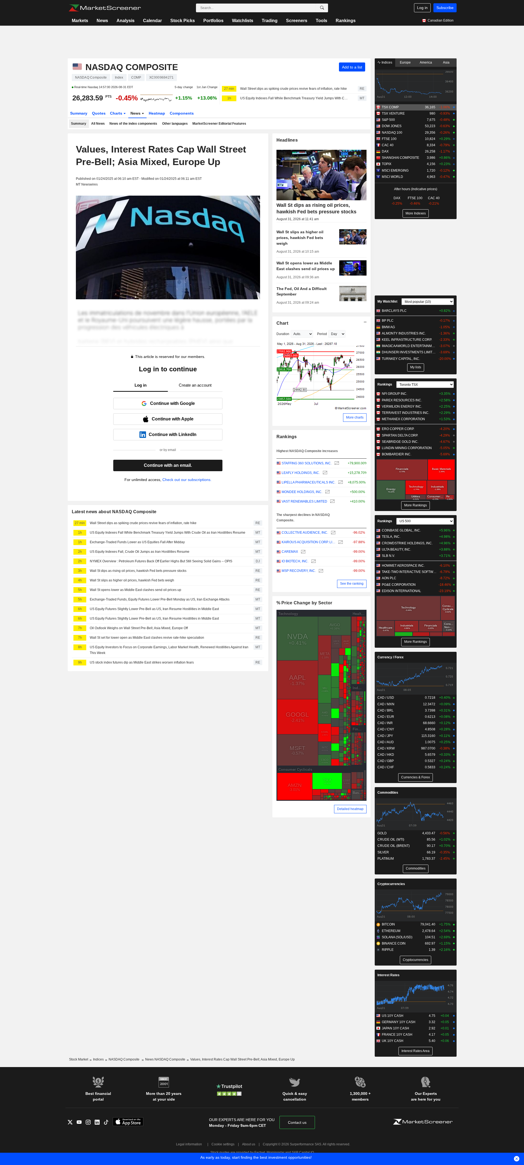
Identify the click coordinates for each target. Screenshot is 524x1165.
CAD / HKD (385, 755)
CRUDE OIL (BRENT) (393, 846)
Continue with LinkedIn (172, 434)
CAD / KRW (386, 748)
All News (98, 124)
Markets (80, 20)
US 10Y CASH (392, 1016)
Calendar (152, 20)
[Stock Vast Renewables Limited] (332, 501)
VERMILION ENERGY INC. (402, 406)
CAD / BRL (385, 710)
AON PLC (389, 578)
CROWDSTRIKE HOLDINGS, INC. (407, 543)
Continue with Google (172, 403)
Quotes (99, 113)
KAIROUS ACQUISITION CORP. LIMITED (308, 542)
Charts (116, 113)
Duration (282, 334)
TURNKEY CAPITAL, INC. (401, 359)
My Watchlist (387, 301)
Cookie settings (223, 1144)
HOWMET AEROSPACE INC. (403, 565)
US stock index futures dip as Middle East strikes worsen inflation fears (142, 662)
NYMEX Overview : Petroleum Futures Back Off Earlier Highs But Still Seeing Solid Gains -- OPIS (161, 561)
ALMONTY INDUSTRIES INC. (404, 333)
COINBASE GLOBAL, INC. (401, 530)
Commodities (387, 792)
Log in (422, 7)
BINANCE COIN (394, 943)
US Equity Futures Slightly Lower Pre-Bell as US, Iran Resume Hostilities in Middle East (154, 609)
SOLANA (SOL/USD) (397, 937)
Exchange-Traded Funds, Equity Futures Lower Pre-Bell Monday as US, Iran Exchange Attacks (160, 599)
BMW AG (388, 327)
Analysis (126, 20)
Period (322, 334)
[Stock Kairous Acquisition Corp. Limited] (340, 542)
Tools (321, 20)
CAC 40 (388, 145)
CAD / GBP (385, 761)
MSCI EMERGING (395, 170)
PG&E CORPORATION (399, 585)
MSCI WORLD (392, 177)
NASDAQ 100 (392, 133)
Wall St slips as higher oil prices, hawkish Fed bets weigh (132, 580)
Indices (386, 62)
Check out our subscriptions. (187, 479)
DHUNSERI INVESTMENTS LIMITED (409, 352)
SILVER (383, 852)
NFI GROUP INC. (394, 394)
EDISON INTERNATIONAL (401, 591)
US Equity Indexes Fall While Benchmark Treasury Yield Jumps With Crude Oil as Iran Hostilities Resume (294, 98)
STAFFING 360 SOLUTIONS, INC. (307, 463)
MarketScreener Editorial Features (219, 124)
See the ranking (352, 584)
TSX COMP (390, 107)
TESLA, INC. (391, 537)
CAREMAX (290, 552)
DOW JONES (391, 126)
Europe (405, 62)
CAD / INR (385, 723)
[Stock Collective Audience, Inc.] (332, 533)
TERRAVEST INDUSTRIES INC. (405, 413)
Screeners (296, 20)
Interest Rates (388, 975)
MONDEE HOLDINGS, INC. (302, 492)
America (426, 62)
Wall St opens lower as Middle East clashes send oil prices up (135, 590)
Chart (282, 323)
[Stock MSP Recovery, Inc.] (320, 571)
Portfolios (213, 20)
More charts (355, 417)
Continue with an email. (168, 465)
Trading (270, 20)
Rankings (346, 20)
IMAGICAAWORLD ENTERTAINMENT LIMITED (409, 346)
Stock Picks (182, 20)
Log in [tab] (141, 385)
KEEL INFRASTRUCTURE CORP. (407, 340)
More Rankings (415, 505)
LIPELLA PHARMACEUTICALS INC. (308, 482)
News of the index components (133, 124)
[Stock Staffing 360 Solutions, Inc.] (336, 463)
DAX (385, 151)
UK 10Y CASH (392, 1041)
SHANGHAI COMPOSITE (400, 158)
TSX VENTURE (393, 113)
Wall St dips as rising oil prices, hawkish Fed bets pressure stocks (138, 571)
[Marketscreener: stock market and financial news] (105, 8)
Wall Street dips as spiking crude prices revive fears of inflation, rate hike (293, 89)
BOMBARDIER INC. (396, 454)
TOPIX (386, 164)
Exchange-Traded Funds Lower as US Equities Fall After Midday (137, 542)
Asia (446, 62)
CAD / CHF (385, 767)
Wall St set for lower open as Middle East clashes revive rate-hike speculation (147, 638)
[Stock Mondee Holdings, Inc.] (327, 492)
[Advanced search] (322, 8)
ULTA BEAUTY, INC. (396, 549)
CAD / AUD (385, 742)
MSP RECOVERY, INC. (299, 571)
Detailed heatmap (350, 809)
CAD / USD (385, 698)
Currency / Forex (390, 657)
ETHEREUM (391, 931)
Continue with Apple (172, 419)
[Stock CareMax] (302, 552)
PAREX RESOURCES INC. (402, 400)
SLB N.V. (388, 556)
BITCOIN (388, 924)
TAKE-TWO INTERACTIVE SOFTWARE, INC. (409, 572)
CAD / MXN (385, 704)
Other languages (175, 124)
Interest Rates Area (415, 1051)
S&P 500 (388, 120)
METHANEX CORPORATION (403, 419)
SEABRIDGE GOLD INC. (400, 442)
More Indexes (416, 213)
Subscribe (445, 7)
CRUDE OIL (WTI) (390, 839)
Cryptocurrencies (391, 884)
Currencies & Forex (415, 777)
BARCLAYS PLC (394, 311)
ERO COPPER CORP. (398, 429)
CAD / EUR (385, 717)
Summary (78, 113)
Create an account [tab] (195, 385)
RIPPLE (388, 950)
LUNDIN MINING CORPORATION (407, 448)
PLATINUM (385, 859)
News (102, 20)
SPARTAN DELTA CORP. (400, 435)
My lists (415, 367)
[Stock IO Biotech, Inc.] (313, 561)
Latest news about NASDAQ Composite (114, 511)
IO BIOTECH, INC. (295, 561)
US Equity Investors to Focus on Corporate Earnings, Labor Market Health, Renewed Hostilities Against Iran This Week (169, 650)
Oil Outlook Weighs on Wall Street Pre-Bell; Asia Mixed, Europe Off (139, 628)
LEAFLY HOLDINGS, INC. (301, 473)
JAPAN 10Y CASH (395, 1028)
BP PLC (388, 320)
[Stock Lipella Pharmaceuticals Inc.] (340, 482)
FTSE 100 (389, 139)
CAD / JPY (385, 736)
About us (248, 1144)
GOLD (382, 833)
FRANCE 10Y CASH (397, 1034)
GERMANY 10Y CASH (398, 1022)
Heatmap (157, 113)
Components (182, 113)
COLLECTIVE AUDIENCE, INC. (305, 532)
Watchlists (242, 20)
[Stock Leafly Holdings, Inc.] (324, 473)
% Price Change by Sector (304, 603)
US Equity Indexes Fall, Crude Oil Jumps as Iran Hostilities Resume (139, 552)
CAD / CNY (385, 729)
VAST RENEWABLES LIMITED (304, 501)
